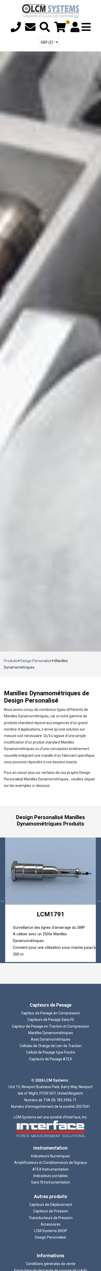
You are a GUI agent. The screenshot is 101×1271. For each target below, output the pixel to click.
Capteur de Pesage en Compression (50, 1013)
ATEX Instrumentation (50, 1169)
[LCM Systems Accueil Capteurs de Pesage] (50, 11)
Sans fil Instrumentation (50, 1182)
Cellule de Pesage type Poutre (50, 1052)
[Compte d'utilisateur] (75, 30)
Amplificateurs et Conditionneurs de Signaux (50, 1162)
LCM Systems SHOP (50, 1231)
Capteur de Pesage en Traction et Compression (50, 1026)
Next (98, 900)
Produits (11, 661)
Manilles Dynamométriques (50, 1033)
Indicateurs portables (50, 1176)
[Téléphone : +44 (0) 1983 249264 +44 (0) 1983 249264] (16, 30)
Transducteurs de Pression (51, 1218)
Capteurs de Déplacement (50, 1205)
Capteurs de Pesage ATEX (50, 1059)
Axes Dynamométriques (50, 1039)
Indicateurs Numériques (50, 1156)
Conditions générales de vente (50, 1264)
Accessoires (51, 1224)
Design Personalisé (36, 661)
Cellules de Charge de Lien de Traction (51, 1046)
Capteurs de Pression (50, 1211)
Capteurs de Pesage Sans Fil (50, 1020)
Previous (2, 900)
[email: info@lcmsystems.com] (30, 30)
